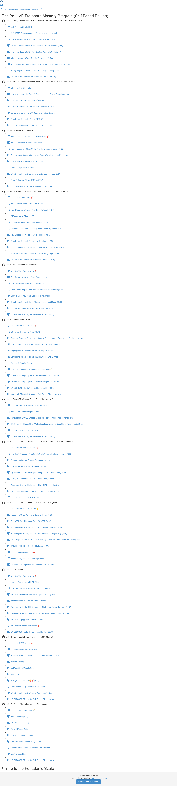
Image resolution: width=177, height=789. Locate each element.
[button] (1, 2)
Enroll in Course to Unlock (88, 781)
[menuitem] (1, 6)
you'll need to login (99, 778)
